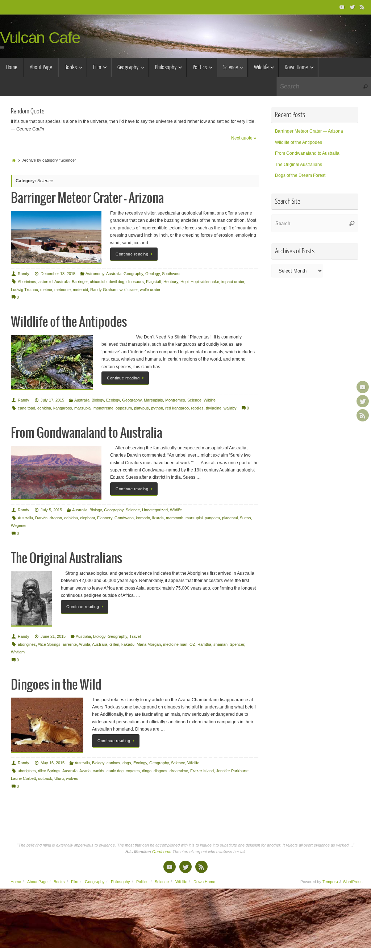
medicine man (175, 644)
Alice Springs (49, 644)
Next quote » (243, 138)
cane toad (26, 408)
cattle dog (115, 771)
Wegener (19, 525)
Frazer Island (202, 771)
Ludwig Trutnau (24, 289)
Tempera (330, 882)
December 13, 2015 (58, 273)
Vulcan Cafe (40, 37)
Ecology (113, 400)
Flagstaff (153, 281)
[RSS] (362, 7)
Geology (152, 273)
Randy (23, 273)
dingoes (160, 771)
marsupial (82, 408)
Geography (133, 273)
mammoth (174, 518)
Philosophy (120, 882)
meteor (46, 289)
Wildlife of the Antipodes (69, 322)
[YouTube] (342, 7)
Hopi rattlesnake (205, 281)
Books (59, 882)
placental (230, 518)
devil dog (116, 281)
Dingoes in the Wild (56, 685)
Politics (142, 882)
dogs (126, 763)
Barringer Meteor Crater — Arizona (87, 198)
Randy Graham (103, 289)
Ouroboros (162, 851)
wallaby (230, 408)
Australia (113, 273)
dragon (56, 518)
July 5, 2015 (51, 510)
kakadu (127, 644)
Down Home (204, 882)
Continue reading (132, 254)
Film (74, 882)
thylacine (213, 408)
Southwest (171, 273)
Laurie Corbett (23, 778)
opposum (124, 408)
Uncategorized (155, 510)
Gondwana (124, 518)
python (157, 408)
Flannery (104, 518)
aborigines (27, 644)
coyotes (133, 771)
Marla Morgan (149, 644)
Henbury (170, 281)
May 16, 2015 (52, 763)
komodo (143, 518)
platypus (141, 408)
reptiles (197, 408)
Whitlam (18, 652)
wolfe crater (150, 289)
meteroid (80, 289)
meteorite (62, 289)
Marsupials (153, 400)
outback (45, 778)
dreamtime (179, 771)
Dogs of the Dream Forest (300, 175)
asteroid (45, 281)
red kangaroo (177, 408)
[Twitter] (352, 7)
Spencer (237, 644)
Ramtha (204, 644)
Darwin (41, 518)
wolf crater (129, 289)
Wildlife (210, 400)
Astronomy (95, 273)
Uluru (59, 778)
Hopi (184, 281)
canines (113, 763)
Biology (98, 400)
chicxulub (98, 281)
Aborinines (27, 281)
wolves (72, 778)
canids (98, 771)
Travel (135, 636)
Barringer (80, 281)
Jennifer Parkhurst (232, 771)
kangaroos (62, 408)
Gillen (114, 644)
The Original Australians (66, 559)
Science (194, 400)
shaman (220, 644)
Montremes (175, 400)
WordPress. (353, 882)
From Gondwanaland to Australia (86, 433)
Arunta (84, 644)
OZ (192, 644)
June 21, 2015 (53, 636)
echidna (44, 408)
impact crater (232, 281)
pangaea (212, 518)
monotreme (103, 408)
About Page (37, 882)
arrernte (70, 644)
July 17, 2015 (52, 400)
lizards (158, 518)
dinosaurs (135, 281)
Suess (245, 518)
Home (16, 882)
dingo (146, 771)
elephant (87, 518)
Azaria (85, 771)
